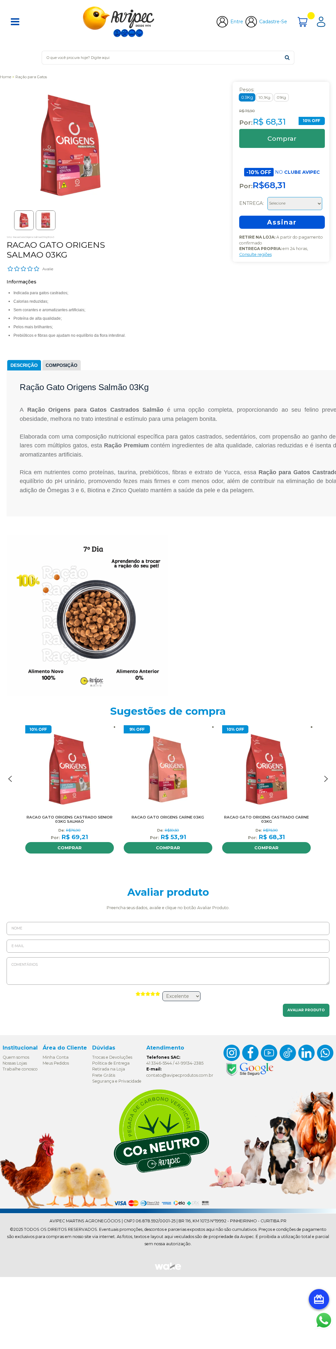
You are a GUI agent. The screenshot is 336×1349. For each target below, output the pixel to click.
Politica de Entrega (111, 1063)
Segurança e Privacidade (116, 1081)
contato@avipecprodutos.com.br (179, 1075)
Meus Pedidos (56, 1063)
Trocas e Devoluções (112, 1057)
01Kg (281, 97)
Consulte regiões (255, 254)
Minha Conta (56, 1057)
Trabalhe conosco (20, 1069)
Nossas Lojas (15, 1063)
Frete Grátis (103, 1075)
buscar (287, 57)
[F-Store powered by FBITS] (168, 1269)
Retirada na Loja (108, 1069)
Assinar (282, 222)
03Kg (247, 97)
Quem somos (16, 1057)
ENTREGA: (252, 203)
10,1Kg (264, 97)
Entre (236, 22)
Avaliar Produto (306, 1010)
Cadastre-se (273, 22)
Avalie (47, 269)
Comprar (69, 847)
